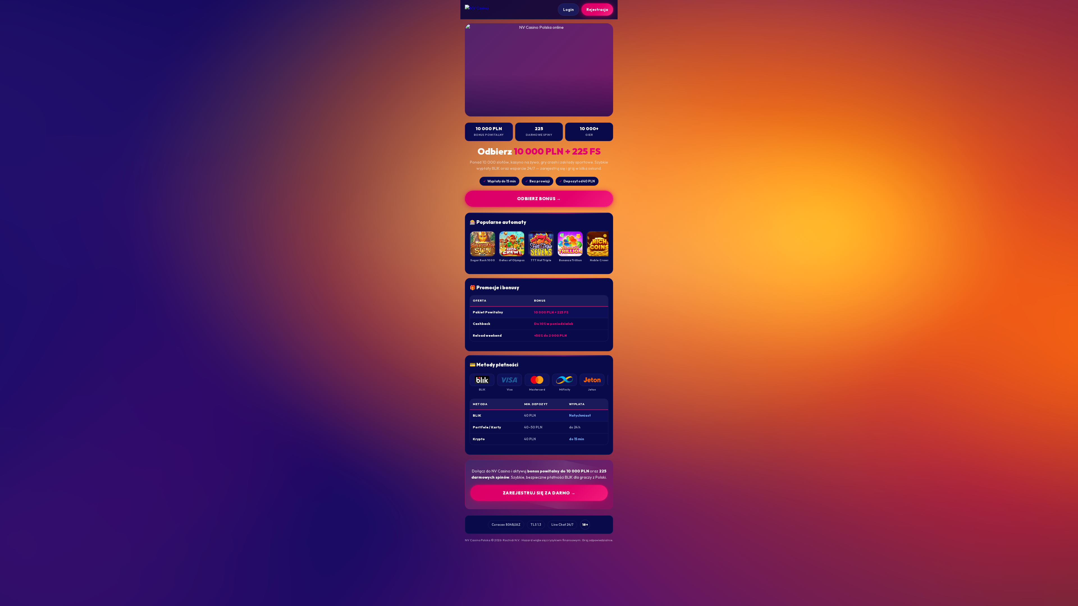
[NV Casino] (482, 9)
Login (568, 9)
